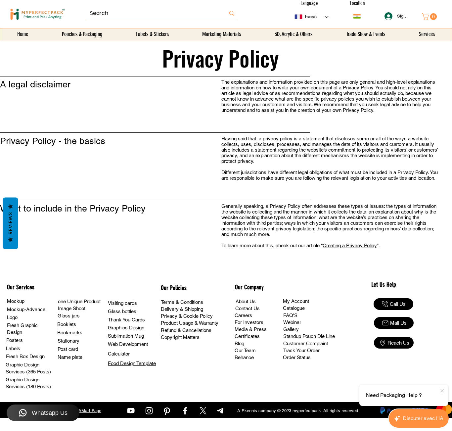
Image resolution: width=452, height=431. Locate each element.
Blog (239, 343)
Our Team (245, 350)
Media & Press (251, 329)
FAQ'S (290, 315)
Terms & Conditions (182, 302)
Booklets (66, 324)
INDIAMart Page (85, 410)
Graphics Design (126, 327)
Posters (14, 340)
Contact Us (247, 308)
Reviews (10, 223)
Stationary (68, 341)
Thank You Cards (126, 319)
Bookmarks (69, 332)
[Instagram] (149, 411)
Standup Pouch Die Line (309, 336)
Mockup (15, 301)
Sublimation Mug (126, 336)
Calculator (119, 354)
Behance (244, 357)
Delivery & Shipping (182, 309)
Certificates (247, 336)
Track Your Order (301, 350)
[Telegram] (221, 411)
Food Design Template (132, 363)
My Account (296, 301)
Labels (13, 348)
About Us (246, 301)
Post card (68, 349)
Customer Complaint (305, 343)
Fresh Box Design (25, 356)
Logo (12, 317)
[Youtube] (131, 411)
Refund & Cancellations (186, 330)
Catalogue (294, 308)
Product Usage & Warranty (189, 323)
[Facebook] (185, 411)
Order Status (297, 357)
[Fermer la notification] (442, 391)
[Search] (232, 13)
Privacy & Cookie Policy (187, 316)
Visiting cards (122, 303)
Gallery (291, 329)
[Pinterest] (167, 411)
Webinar (292, 322)
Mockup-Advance (26, 309)
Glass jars (69, 315)
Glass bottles (122, 311)
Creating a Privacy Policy (350, 245)
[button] (82, 34)
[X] (203, 411)
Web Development (128, 344)
